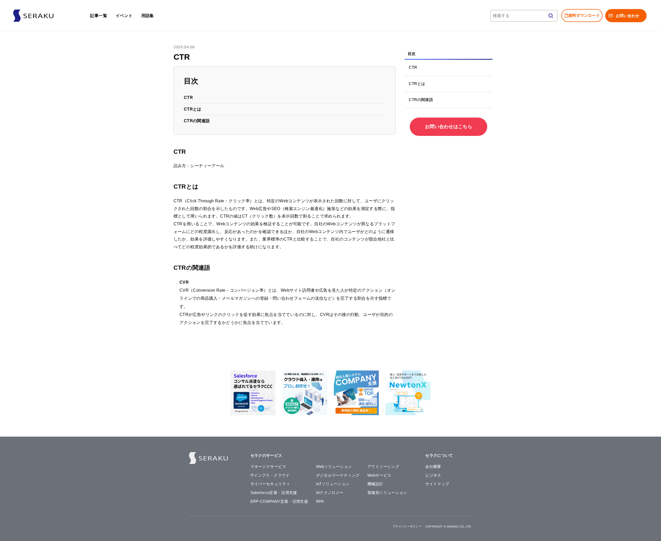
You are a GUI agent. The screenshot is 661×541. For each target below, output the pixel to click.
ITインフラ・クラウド (270, 475)
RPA (320, 501)
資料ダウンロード (584, 15)
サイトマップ (437, 484)
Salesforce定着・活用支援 (273, 493)
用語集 (147, 15)
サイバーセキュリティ (270, 484)
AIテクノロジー (330, 493)
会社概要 (433, 467)
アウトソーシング (383, 467)
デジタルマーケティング (338, 475)
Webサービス (379, 475)
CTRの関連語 (197, 121)
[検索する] (551, 16)
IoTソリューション (333, 484)
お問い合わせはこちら (448, 126)
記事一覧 (98, 15)
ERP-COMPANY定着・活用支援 (279, 501)
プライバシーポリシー (407, 526)
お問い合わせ (628, 15)
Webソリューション (334, 467)
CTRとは (193, 109)
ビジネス (433, 475)
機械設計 (375, 484)
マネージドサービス (268, 467)
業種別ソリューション (387, 493)
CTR (188, 97)
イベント (124, 15)
